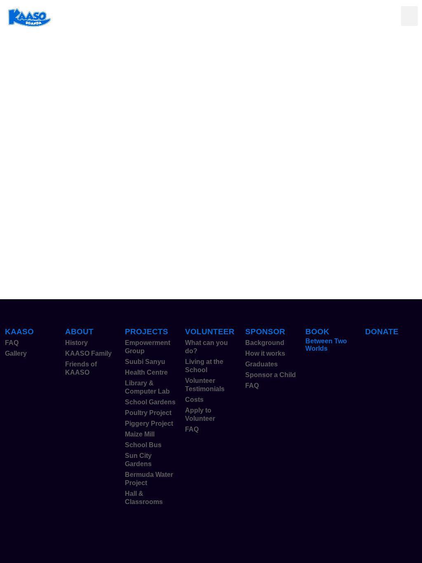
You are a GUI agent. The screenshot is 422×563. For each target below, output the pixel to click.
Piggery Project (149, 423)
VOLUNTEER (209, 331)
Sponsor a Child (270, 374)
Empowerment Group (147, 346)
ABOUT (79, 331)
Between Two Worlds (326, 345)
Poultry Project (148, 412)
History (76, 342)
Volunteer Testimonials (205, 384)
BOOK (317, 331)
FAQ (12, 342)
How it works (265, 353)
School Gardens (150, 402)
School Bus (143, 444)
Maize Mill (140, 434)
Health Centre (146, 372)
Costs (194, 399)
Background (264, 342)
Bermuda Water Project (149, 478)
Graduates (261, 364)
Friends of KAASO (81, 368)
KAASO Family (88, 353)
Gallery (16, 353)
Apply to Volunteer (200, 414)
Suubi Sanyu (145, 361)
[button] (409, 16)
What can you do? (206, 346)
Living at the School (204, 365)
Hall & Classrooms (144, 497)
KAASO (19, 331)
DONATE (382, 331)
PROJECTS (146, 331)
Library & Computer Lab (147, 387)
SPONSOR (265, 331)
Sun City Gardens (138, 459)
